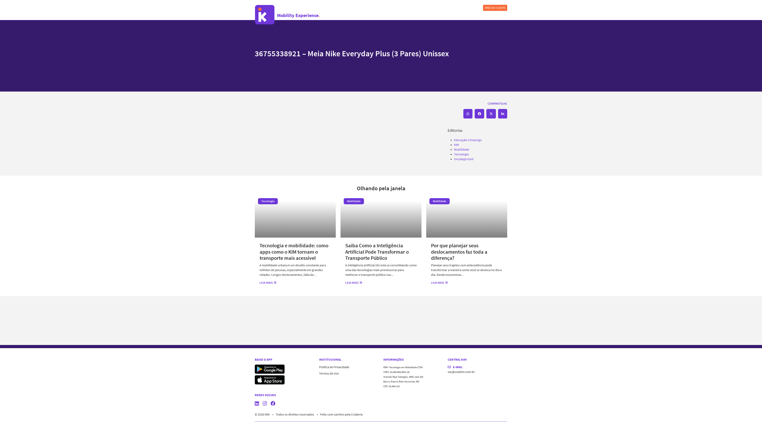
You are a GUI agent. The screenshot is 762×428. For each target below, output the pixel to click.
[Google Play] (270, 369)
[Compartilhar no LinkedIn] (502, 113)
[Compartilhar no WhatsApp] (467, 113)
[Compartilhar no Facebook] (479, 113)
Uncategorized (463, 159)
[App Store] (270, 379)
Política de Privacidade (334, 367)
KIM (456, 145)
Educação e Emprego (468, 140)
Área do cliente (495, 8)
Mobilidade (461, 149)
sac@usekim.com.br (461, 372)
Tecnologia (461, 154)
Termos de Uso (329, 373)
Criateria (357, 414)
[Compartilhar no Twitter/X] (491, 113)
